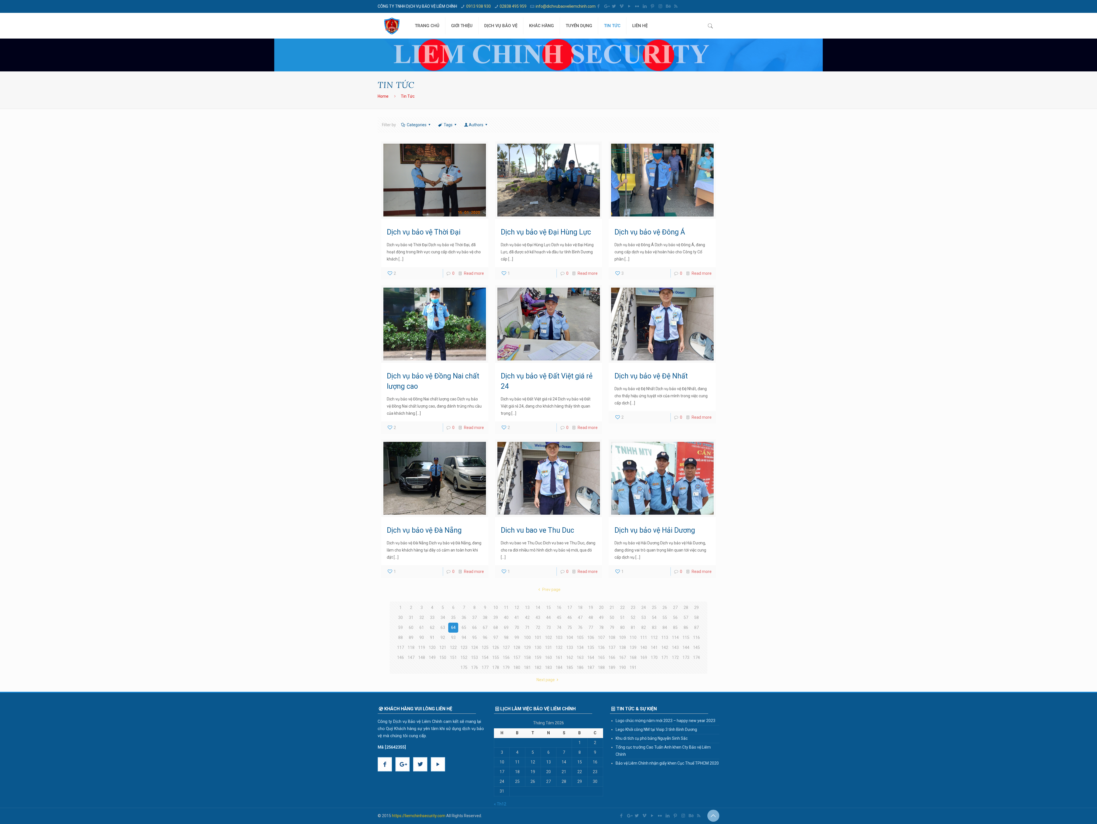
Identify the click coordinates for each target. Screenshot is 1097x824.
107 (601, 637)
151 (453, 657)
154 (485, 657)
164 (590, 657)
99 (517, 637)
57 (686, 617)
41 (517, 617)
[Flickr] (637, 6)
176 (474, 667)
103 (559, 637)
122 (453, 647)
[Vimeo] (622, 6)
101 (538, 637)
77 (590, 627)
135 (590, 647)
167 (622, 657)
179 (506, 667)
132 (559, 647)
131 (548, 647)
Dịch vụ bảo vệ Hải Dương (654, 530)
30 (400, 617)
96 (485, 637)
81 (633, 627)
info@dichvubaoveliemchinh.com (566, 6)
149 (432, 657)
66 (474, 627)
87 (696, 627)
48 (590, 617)
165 (601, 657)
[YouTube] (629, 6)
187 (590, 667)
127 (506, 647)
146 (400, 657)
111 (643, 637)
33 (432, 617)
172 (675, 657)
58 (696, 617)
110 (633, 637)
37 (474, 617)
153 (474, 657)
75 (569, 627)
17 (569, 607)
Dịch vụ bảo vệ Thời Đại (424, 232)
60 (411, 627)
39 (495, 617)
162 (569, 657)
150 (442, 657)
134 (580, 647)
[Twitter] (614, 6)
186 (580, 667)
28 (686, 607)
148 (421, 657)
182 (538, 667)
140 (643, 647)
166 (611, 657)
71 (527, 627)
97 (495, 637)
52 (633, 617)
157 (516, 657)
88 (400, 637)
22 (622, 607)
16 (559, 607)
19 (590, 607)
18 (580, 607)
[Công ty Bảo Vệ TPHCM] (392, 26)
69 (506, 627)
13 (527, 607)
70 (517, 627)
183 (548, 667)
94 (464, 637)
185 (569, 667)
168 (633, 657)
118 (411, 647)
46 (569, 617)
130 (538, 647)
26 (664, 607)
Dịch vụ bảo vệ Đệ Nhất (651, 376)
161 (559, 657)
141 (654, 647)
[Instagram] (660, 6)
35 (453, 617)
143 (675, 647)
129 (527, 647)
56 (675, 617)
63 (443, 627)
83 (654, 627)
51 (622, 617)
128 (516, 647)
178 (495, 667)
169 (643, 657)
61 (421, 627)
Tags (448, 125)
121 (442, 647)
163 (580, 657)
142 (664, 647)
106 (590, 637)
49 (601, 617)
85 (675, 627)
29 (696, 607)
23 (633, 607)
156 (506, 657)
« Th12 (500, 804)
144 (685, 647)
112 (654, 637)
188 (601, 667)
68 (495, 627)
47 (580, 617)
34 (443, 617)
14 (538, 607)
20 (601, 607)
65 (464, 627)
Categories (417, 125)
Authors (476, 125)
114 (675, 637)
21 (612, 607)
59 (400, 627)
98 (506, 637)
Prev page (551, 589)
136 (601, 647)
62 (432, 627)
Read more (474, 273)
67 (485, 627)
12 (517, 607)
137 (611, 647)
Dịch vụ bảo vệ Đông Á (649, 232)
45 (559, 617)
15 (548, 607)
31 (411, 617)
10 (495, 607)
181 (527, 667)
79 (612, 627)
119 (421, 647)
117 (400, 647)
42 (527, 617)
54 (654, 617)
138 (622, 647)
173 (685, 657)
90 (421, 637)
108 (611, 637)
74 (559, 627)
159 (538, 657)
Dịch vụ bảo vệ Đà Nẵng (424, 530)
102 (548, 637)
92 (443, 637)
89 (411, 637)
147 (411, 657)
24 (643, 607)
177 (485, 667)
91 (432, 637)
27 (675, 607)
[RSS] (676, 6)
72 (538, 627)
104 (569, 637)
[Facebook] (599, 6)
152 (464, 657)
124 (474, 647)
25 (654, 607)
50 (612, 617)
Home (383, 96)
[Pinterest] (653, 6)
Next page (546, 679)
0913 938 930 (478, 6)
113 (664, 637)
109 (622, 637)
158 (527, 657)
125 (485, 647)
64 (453, 627)
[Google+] (606, 6)
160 (548, 657)
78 (601, 627)
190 (622, 667)
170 (654, 657)
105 (580, 637)
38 (485, 617)
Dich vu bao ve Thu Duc (537, 530)
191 (633, 667)
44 (548, 617)
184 (559, 667)
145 (696, 647)
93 (453, 637)
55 (664, 617)
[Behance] (668, 6)
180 (516, 667)
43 (538, 617)
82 (643, 627)
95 (474, 637)
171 (664, 657)
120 (432, 647)
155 (495, 657)
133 (569, 647)
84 (664, 627)
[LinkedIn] (645, 6)
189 (611, 667)
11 (506, 607)
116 (696, 637)
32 (421, 617)
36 (464, 617)
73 (548, 627)
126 (495, 647)
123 (464, 647)
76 (580, 627)
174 (696, 657)
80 (622, 627)
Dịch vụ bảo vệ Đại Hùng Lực (546, 232)
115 (685, 637)
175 (464, 667)
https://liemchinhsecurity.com (418, 815)
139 (633, 647)
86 (686, 627)
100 (527, 637)
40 (506, 617)
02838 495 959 (513, 6)
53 (643, 617)
